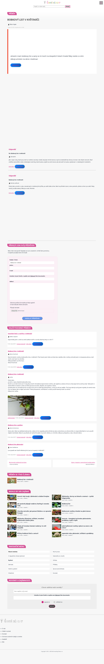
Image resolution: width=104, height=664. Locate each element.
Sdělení (12, 281)
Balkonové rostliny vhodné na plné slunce (76, 511)
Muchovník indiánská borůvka (17, 462)
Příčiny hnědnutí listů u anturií (27, 533)
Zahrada (10, 564)
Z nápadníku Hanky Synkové (16, 556)
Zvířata (55, 560)
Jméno (11, 265)
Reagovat (20, 166)
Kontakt (55, 573)
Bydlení (10, 560)
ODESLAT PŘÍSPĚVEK (32, 318)
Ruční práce (56, 552)
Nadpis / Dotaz (14, 260)
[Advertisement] (52, 40)
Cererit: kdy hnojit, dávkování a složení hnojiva (33, 496)
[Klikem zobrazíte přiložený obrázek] (21, 415)
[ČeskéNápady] (52, 4)
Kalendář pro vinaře (58, 556)
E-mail (11, 270)
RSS (3, 642)
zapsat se (47, 602)
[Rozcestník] (101, 3)
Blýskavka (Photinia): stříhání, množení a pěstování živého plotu (30, 519)
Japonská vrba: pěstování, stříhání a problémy (77, 533)
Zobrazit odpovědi (21, 344)
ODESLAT (52, 606)
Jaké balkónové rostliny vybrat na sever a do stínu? (77, 527)
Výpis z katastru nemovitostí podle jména (83, 462)
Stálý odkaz (11, 166)
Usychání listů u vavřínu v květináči (20, 333)
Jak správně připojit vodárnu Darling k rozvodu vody (33, 504)
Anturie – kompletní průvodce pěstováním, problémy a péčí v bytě (76, 519)
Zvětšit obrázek (11, 418)
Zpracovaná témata (58, 569)
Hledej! (68, 6)
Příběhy (55, 564)
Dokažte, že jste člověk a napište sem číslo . (27, 276)
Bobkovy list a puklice (15, 425)
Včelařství (11, 573)
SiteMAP (4, 639)
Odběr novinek (6, 631)
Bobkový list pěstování (15, 444)
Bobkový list (66, 504)
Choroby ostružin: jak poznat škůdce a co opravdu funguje (34, 512)
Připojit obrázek (14, 307)
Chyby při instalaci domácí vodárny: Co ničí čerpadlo (31, 527)
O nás (3, 628)
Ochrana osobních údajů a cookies (12, 636)
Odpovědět (15, 65)
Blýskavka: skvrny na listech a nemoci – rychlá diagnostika (77, 497)
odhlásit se (59, 602)
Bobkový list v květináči (16, 351)
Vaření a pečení (12, 569)
